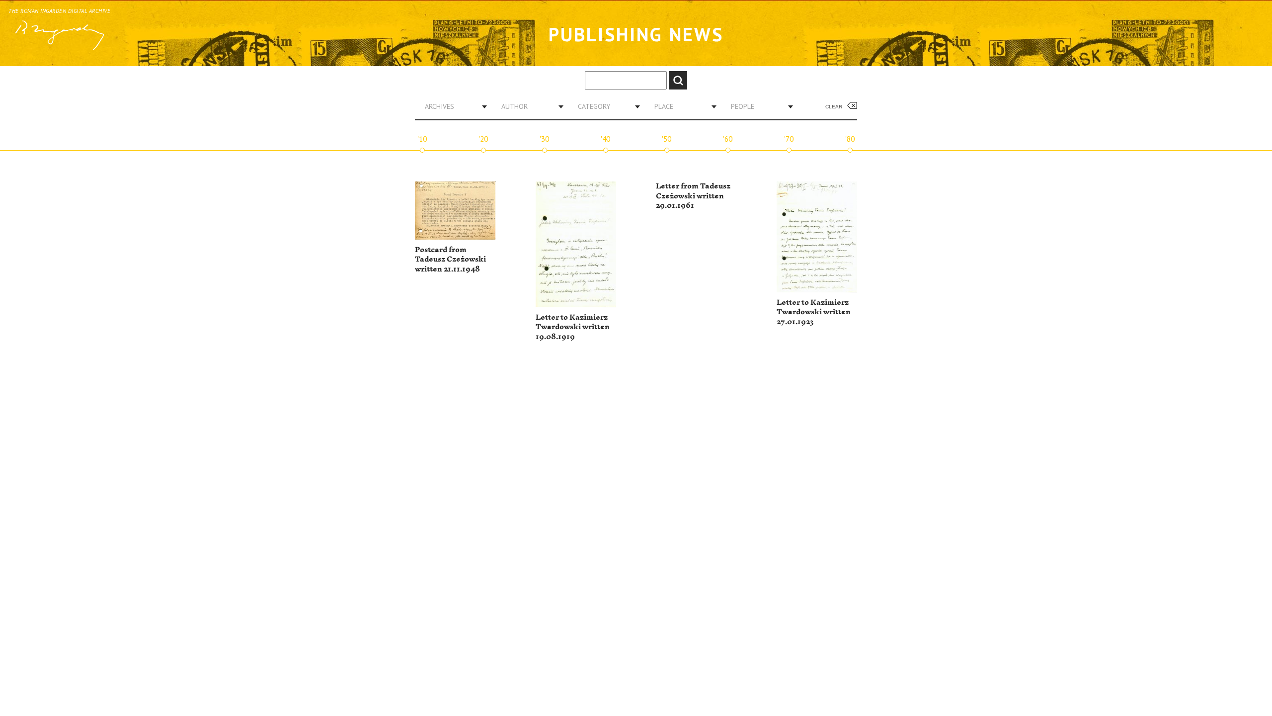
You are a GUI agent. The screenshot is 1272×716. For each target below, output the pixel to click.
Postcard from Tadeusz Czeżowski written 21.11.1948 (450, 259)
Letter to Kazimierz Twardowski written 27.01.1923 (814, 312)
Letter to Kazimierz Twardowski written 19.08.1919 (573, 327)
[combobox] (452, 106)
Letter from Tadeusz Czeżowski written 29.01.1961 (693, 196)
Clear (833, 106)
